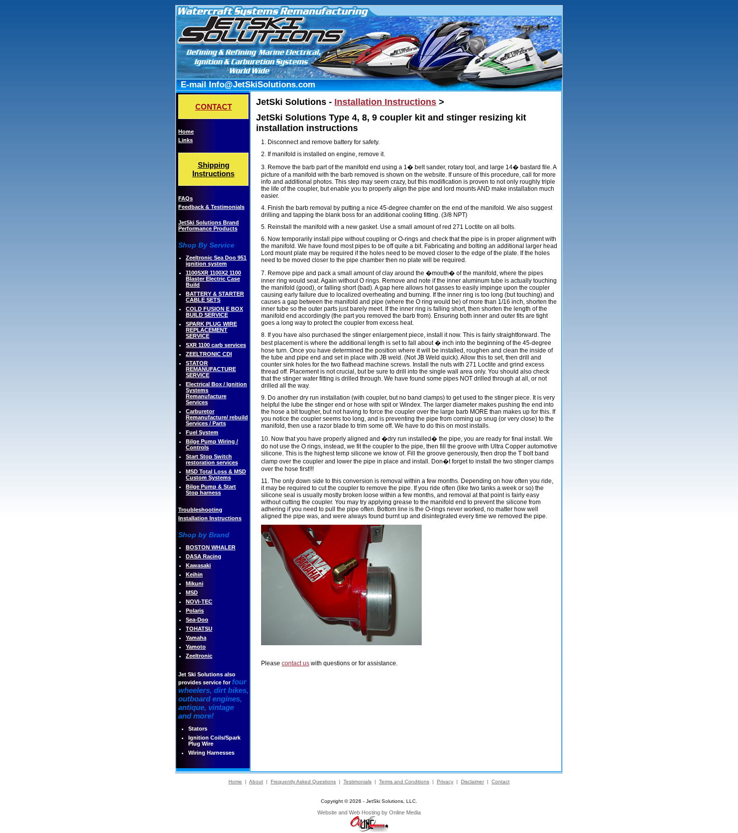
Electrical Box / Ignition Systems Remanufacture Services (216, 393)
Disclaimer (472, 781)
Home (186, 132)
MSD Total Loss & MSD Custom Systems (216, 474)
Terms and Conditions (404, 781)
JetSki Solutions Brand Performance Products (208, 225)
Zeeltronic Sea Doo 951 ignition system (216, 261)
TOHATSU (199, 629)
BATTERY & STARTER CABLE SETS (215, 297)
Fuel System (202, 432)
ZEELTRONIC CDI (209, 354)
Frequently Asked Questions (303, 781)
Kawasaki (198, 565)
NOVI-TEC (199, 602)
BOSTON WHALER (210, 547)
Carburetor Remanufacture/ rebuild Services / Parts (217, 417)
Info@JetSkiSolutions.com (262, 84)
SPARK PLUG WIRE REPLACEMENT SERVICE (211, 330)
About (256, 781)
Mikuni (194, 583)
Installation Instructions (209, 518)
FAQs (185, 198)
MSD (192, 592)
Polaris (195, 611)
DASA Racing (203, 556)
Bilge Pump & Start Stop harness (211, 490)
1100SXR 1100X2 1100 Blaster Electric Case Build (213, 279)
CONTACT (213, 106)
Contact (500, 781)
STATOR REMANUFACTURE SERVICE (211, 369)
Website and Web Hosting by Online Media (369, 812)
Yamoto (196, 647)
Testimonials (357, 781)
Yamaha (196, 638)
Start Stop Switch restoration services (212, 459)
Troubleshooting (200, 510)
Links (185, 140)
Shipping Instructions (213, 169)
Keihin (194, 574)
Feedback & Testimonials (211, 207)
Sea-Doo (197, 620)
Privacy (445, 781)
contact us (295, 663)
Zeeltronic (199, 656)
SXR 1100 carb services (216, 345)
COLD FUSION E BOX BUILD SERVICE (214, 312)
